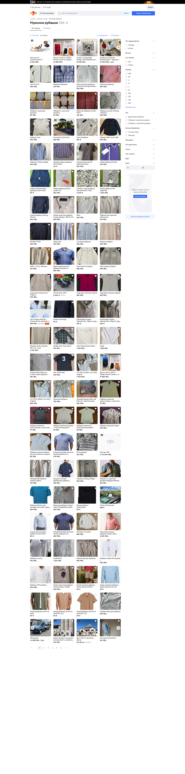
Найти (126, 13)
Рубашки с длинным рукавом (139, 120)
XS (129, 77)
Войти (150, 7)
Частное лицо (133, 132)
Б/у (129, 62)
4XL (129, 100)
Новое (130, 65)
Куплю (130, 48)
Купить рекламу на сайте (140, 217)
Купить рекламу (140, 196)
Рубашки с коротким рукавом (139, 123)
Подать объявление (143, 13)
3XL (129, 97)
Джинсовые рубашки (136, 117)
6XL (129, 103)
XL (129, 90)
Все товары (36, 28)
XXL (129, 93)
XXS (129, 74)
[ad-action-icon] (49, 41)
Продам (131, 45)
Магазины (47, 28)
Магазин (131, 135)
